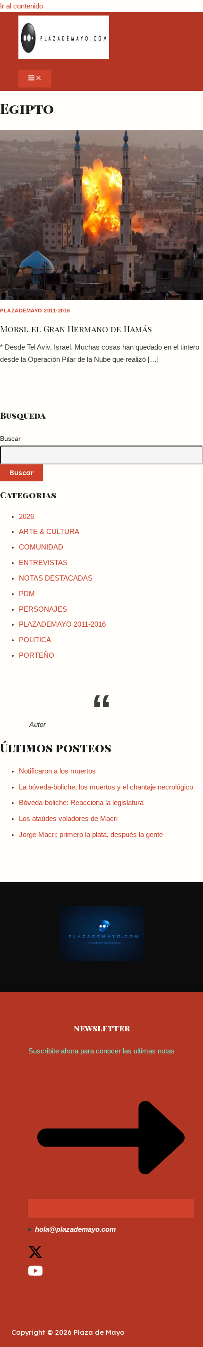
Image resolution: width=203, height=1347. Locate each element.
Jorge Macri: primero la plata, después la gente (91, 834)
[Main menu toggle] (34, 79)
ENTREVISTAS (43, 562)
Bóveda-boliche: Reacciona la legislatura (81, 802)
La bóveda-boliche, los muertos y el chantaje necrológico (106, 787)
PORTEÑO (36, 655)
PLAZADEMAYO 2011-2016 (35, 310)
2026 (26, 516)
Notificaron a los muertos (57, 771)
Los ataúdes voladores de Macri (68, 818)
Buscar (10, 438)
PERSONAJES (43, 609)
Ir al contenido (21, 6)
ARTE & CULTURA (49, 531)
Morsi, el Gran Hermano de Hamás (76, 329)
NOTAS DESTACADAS (56, 578)
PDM (27, 594)
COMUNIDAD (41, 547)
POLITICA (35, 640)
